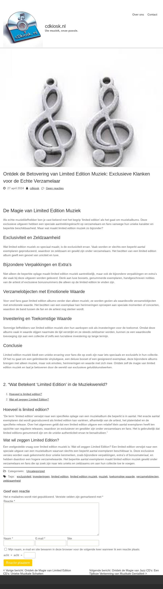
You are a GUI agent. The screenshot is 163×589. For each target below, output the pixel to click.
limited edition (60, 476)
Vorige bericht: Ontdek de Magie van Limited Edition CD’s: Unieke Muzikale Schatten (37, 572)
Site (69, 538)
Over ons (138, 14)
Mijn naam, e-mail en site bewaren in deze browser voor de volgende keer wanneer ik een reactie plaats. (74, 549)
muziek (103, 476)
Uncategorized (35, 471)
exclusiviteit (24, 476)
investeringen (41, 476)
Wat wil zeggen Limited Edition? (29, 399)
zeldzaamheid (12, 480)
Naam (8, 538)
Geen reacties (55, 188)
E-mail (40, 538)
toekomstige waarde (122, 476)
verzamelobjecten (147, 476)
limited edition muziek (83, 476)
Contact (152, 14)
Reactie (9, 501)
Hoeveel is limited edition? (25, 394)
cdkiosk (34, 188)
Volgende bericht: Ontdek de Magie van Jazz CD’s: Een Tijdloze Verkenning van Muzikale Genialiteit (124, 572)
